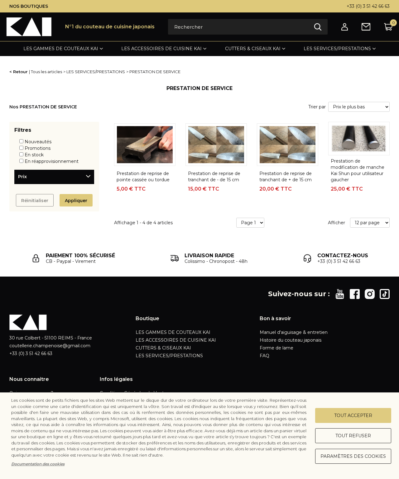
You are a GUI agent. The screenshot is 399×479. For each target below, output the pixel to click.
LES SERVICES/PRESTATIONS (337, 48)
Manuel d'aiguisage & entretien (294, 332)
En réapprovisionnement (52, 161)
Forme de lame (276, 348)
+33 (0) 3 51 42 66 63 (368, 6)
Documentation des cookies (38, 464)
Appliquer (76, 200)
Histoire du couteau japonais (290, 340)
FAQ (264, 355)
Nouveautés (38, 142)
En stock (34, 155)
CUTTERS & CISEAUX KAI (253, 48)
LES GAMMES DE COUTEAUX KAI (60, 48)
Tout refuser (353, 436)
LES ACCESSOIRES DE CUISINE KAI (161, 48)
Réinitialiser (34, 200)
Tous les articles (46, 71)
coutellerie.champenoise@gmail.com (49, 346)
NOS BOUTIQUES (28, 6)
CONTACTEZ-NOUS (342, 255)
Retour (20, 71)
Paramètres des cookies (353, 456)
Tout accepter (353, 415)
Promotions (37, 148)
